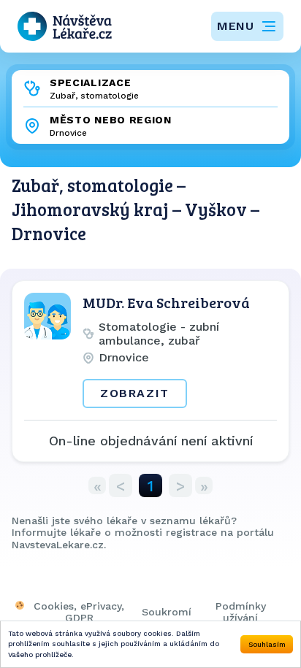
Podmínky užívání (241, 611)
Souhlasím (267, 644)
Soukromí (166, 612)
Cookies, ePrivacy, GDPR (79, 611)
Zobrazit (134, 393)
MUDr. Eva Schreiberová (166, 302)
